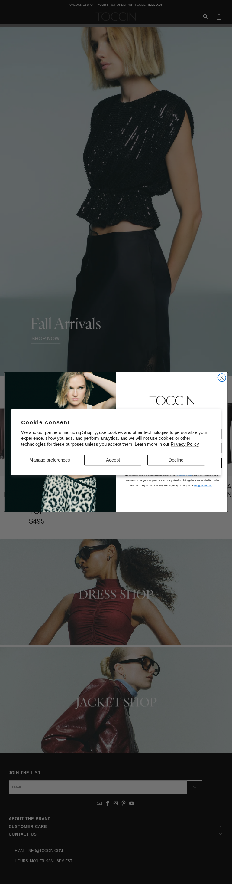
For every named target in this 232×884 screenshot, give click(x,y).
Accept (113, 459)
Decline (176, 459)
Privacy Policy (185, 444)
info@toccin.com (203, 485)
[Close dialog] (222, 378)
